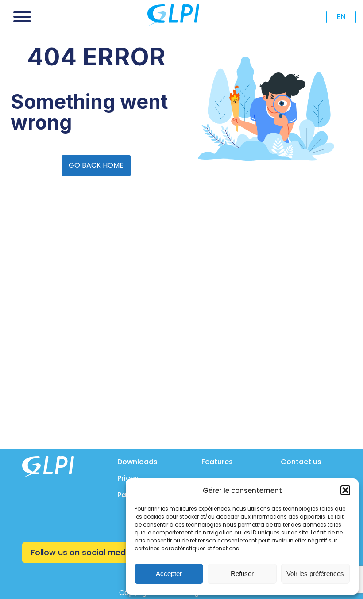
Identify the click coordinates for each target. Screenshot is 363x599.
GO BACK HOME (96, 165)
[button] (345, 490)
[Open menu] (22, 16)
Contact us (301, 462)
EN (340, 16)
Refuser (242, 573)
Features (217, 462)
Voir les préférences (315, 573)
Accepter (169, 573)
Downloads (137, 462)
